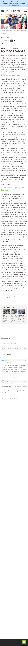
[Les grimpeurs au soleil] (6, 311)
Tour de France (14, 644)
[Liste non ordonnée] (12, 348)
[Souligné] (6, 348)
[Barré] (8, 348)
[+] (21, 348)
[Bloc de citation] (14, 348)
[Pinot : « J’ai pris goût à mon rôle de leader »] (21, 311)
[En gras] (3, 348)
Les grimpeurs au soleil (6, 316)
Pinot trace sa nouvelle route (14, 316)
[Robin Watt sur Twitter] (14, 40)
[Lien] (18, 348)
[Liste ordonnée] (10, 348)
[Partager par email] (20, 297)
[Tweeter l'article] (17, 297)
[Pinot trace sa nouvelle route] (14, 311)
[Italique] (4, 348)
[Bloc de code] (16, 348)
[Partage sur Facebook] (14, 297)
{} (19, 348)
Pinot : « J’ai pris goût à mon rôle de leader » (21, 317)
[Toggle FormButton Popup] (24, 642)
